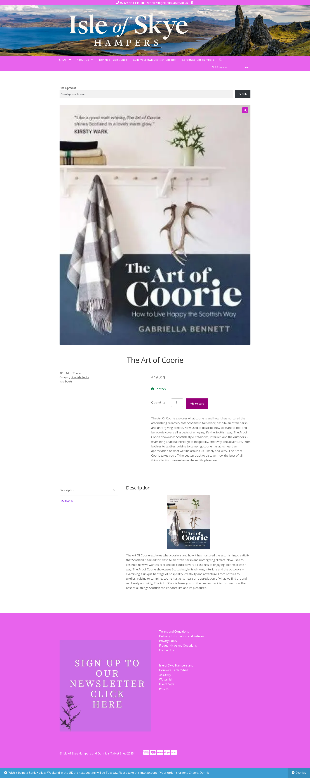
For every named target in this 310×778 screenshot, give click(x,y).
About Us (83, 59)
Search (243, 94)
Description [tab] (67, 490)
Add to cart (197, 403)
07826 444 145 (129, 3)
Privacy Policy (168, 641)
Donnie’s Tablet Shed (113, 59)
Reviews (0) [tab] (67, 501)
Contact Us (166, 650)
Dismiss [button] (300, 773)
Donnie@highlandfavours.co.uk (167, 3)
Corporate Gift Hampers (198, 59)
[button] (245, 110)
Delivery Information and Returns (181, 636)
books (68, 381)
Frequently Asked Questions (178, 645)
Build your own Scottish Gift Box (154, 59)
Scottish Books (80, 377)
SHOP (63, 59)
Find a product (68, 88)
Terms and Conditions (174, 631)
